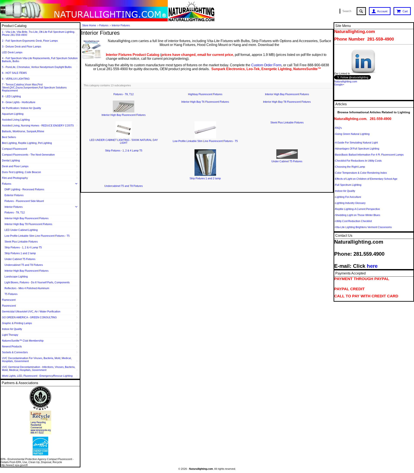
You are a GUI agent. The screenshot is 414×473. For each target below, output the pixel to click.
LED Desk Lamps (12, 52)
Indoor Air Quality (12, 329)
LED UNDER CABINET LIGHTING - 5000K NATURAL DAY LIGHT (123, 141)
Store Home (89, 25)
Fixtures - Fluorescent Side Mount (24, 201)
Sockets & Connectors (15, 352)
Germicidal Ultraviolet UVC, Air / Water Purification (31, 311)
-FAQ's (338, 127)
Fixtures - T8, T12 (15, 212)
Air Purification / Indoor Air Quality (21, 108)
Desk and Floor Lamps (15, 166)
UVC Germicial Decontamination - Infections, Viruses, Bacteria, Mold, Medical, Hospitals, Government (38, 369)
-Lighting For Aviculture (347, 197)
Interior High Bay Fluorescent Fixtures (27, 218)
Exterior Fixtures (14, 195)
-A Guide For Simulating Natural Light (356, 142)
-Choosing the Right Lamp (349, 166)
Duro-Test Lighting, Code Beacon (21, 172)
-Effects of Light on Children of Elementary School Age (365, 178)
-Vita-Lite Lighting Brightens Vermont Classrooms (363, 227)
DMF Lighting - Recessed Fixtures (24, 189)
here (372, 266)
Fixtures (6, 183)
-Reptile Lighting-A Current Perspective (357, 209)
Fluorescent (9, 305)
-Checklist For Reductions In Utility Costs (358, 160)
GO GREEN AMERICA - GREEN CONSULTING (29, 317)
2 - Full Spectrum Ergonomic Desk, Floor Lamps (30, 40)
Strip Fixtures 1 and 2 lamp (20, 253)
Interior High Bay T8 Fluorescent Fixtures (28, 224)
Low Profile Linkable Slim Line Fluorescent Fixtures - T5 (37, 235)
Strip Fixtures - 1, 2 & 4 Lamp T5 (23, 247)
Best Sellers (9, 137)
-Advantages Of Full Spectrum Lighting (356, 148)
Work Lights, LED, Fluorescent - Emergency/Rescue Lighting (37, 375)
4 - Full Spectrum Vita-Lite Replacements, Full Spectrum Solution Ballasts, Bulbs (40, 60)
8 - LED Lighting (11, 96)
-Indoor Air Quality (344, 190)
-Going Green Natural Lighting (352, 134)
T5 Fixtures (11, 294)
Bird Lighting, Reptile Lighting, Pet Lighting (27, 143)
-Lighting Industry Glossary (349, 203)
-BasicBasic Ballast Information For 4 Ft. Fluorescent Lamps (369, 154)
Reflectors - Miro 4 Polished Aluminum (27, 288)
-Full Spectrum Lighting (347, 184)
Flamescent (9, 299)
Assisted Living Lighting (16, 119)
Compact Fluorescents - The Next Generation (28, 154)
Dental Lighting (11, 160)
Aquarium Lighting (13, 113)
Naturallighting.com (345, 81)
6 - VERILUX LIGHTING (16, 78)
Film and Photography (15, 178)
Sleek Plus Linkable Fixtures (21, 241)
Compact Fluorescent (14, 148)
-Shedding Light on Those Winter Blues (357, 215)
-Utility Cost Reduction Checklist (353, 221)
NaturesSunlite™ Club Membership (23, 340)
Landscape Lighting (16, 276)
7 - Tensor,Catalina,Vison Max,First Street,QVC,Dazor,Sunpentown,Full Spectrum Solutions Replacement (34, 87)
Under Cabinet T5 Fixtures (20, 259)
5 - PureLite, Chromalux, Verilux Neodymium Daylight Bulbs (37, 67)
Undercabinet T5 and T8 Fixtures (24, 264)
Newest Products (12, 346)
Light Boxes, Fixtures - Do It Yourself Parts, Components (37, 282)
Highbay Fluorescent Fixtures (205, 94)
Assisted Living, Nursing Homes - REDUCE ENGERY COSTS (38, 125)
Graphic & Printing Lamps (17, 323)
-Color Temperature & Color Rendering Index (360, 172)
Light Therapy (10, 334)
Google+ (339, 84)
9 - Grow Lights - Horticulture (18, 102)
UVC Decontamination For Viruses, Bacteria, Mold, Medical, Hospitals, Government (37, 360)
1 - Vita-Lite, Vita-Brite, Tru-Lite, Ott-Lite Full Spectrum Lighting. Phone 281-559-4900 (38, 33)
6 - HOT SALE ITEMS (14, 72)
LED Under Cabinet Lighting (21, 230)
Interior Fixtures (14, 206)
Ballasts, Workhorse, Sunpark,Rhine (23, 131)
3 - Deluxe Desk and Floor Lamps (21, 46)
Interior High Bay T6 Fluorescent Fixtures (205, 101)
